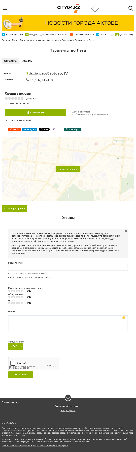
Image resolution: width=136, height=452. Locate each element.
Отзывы (27, 61)
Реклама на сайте (10, 402)
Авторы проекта (68, 410)
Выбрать (17, 346)
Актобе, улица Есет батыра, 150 (48, 73)
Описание (10, 61)
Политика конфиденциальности (17, 446)
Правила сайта (40, 446)
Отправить (20, 374)
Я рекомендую (37, 112)
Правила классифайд (57, 446)
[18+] (68, 8)
